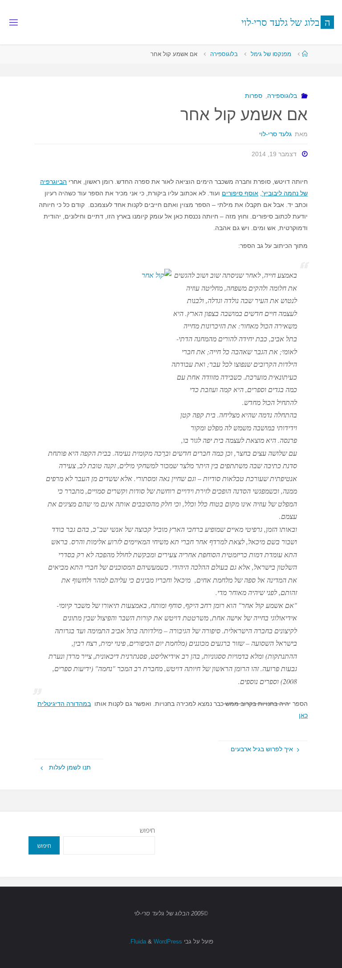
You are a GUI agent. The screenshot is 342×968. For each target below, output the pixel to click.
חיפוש (147, 830)
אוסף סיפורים (240, 193)
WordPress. (155, 941)
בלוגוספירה (224, 54)
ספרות (253, 95)
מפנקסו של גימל (271, 54)
